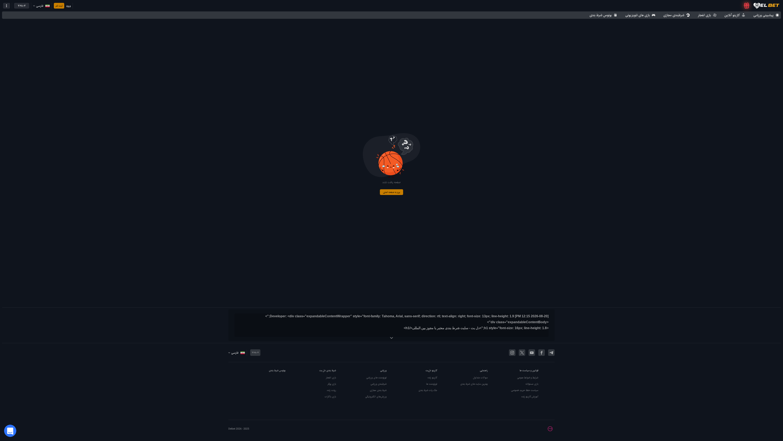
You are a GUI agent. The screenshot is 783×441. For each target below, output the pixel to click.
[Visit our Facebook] (541, 352)
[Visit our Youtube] (532, 352)
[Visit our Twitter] (522, 352)
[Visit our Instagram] (512, 352)
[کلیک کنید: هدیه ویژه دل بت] (746, 5)
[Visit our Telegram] (551, 352)
